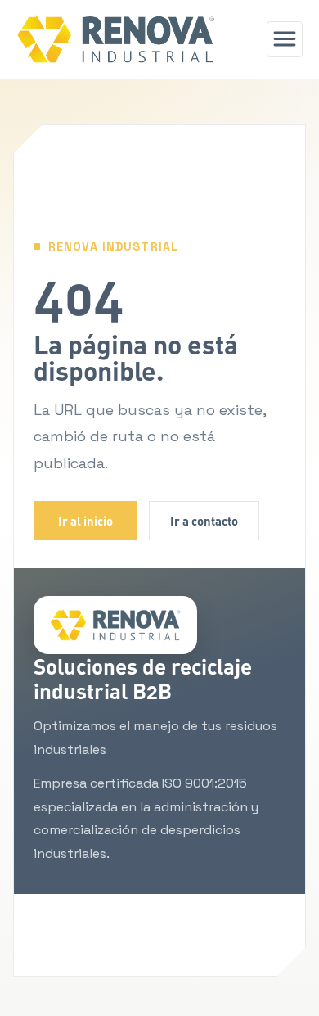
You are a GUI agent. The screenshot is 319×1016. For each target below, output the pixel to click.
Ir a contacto (204, 520)
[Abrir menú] (285, 39)
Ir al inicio (85, 520)
